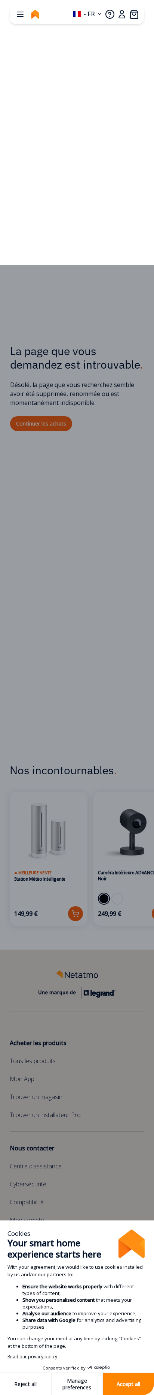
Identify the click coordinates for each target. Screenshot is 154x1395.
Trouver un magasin (36, 1097)
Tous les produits (33, 1061)
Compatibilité (27, 1202)
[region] (77, 859)
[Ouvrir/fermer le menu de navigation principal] (20, 14)
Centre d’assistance (36, 1166)
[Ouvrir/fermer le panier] (133, 14)
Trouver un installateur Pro (45, 1115)
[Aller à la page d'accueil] (35, 14)
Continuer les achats (41, 423)
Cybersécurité (28, 1184)
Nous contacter (32, 1148)
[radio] (103, 898)
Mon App (22, 1079)
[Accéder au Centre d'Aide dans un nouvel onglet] (109, 14)
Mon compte (27, 1220)
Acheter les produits (38, 1043)
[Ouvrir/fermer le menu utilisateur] (121, 14)
